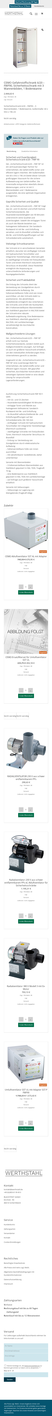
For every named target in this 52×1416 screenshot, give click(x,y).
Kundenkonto (39, 6)
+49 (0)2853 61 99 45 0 (12, 1192)
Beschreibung (11, 151)
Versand (9, 100)
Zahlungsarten (9, 1229)
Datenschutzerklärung (12, 1279)
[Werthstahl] (21, 13)
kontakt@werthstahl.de (13, 1189)
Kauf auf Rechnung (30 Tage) (26, 2)
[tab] (11, 151)
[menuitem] (26, 2)
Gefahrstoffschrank (33, 124)
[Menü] (36, 14)
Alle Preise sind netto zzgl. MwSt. (16, 1267)
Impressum (8, 1284)
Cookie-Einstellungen (12, 1242)
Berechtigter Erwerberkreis (14, 1263)
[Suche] (29, 14)
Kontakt (7, 1237)
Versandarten (9, 1233)
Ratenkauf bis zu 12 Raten (20, 6)
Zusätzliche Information (29, 151)
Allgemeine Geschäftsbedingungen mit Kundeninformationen (19, 1273)
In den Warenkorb (26, 592)
